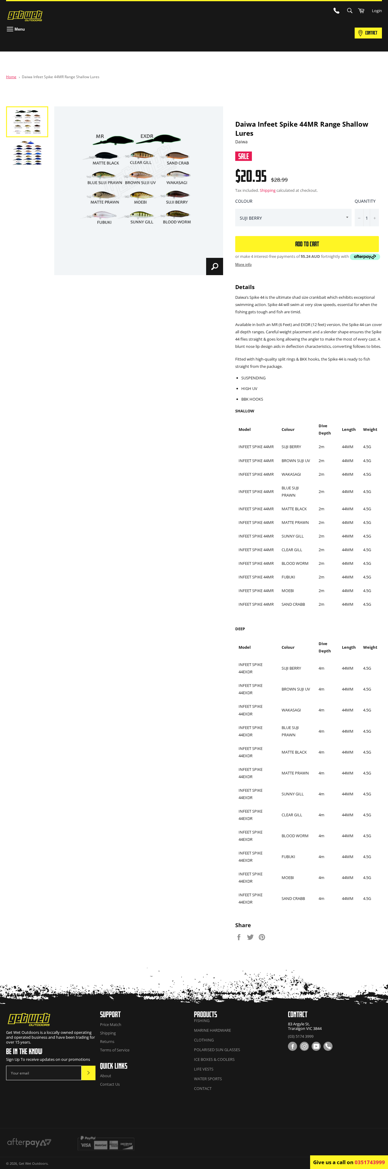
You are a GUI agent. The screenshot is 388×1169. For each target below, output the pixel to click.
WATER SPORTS (208, 1078)
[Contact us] (328, 1046)
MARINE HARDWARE (212, 1030)
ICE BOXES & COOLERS (214, 1059)
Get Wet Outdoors (33, 1163)
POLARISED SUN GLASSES (217, 1049)
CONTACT (371, 32)
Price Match (110, 1024)
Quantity (365, 201)
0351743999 (370, 1162)
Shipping (268, 190)
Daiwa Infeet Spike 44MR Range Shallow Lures (60, 76)
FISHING (201, 1020)
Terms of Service (114, 1050)
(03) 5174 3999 (300, 1036)
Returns (107, 1041)
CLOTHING (204, 1040)
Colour (244, 201)
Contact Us (110, 1084)
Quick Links (113, 1066)
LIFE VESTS (203, 1069)
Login (377, 10)
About (105, 1075)
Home (11, 76)
